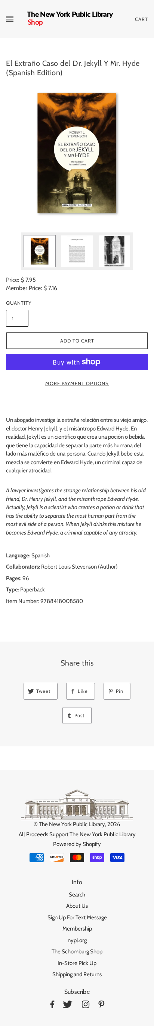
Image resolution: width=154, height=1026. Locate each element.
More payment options (77, 383)
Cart (141, 19)
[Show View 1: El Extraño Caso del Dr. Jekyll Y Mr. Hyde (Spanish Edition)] (39, 251)
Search (77, 894)
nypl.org (77, 940)
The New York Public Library (72, 824)
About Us (77, 905)
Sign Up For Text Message (77, 917)
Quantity (17, 303)
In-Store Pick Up (77, 963)
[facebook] (52, 1006)
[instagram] (85, 1006)
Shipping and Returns (77, 974)
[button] (77, 153)
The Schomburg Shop (77, 951)
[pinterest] (101, 1006)
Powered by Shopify (77, 844)
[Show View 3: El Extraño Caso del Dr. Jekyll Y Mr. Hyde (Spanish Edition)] (114, 251)
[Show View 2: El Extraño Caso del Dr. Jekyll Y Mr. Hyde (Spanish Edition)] (77, 251)
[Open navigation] (16, 19)
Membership (77, 928)
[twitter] (67, 1006)
